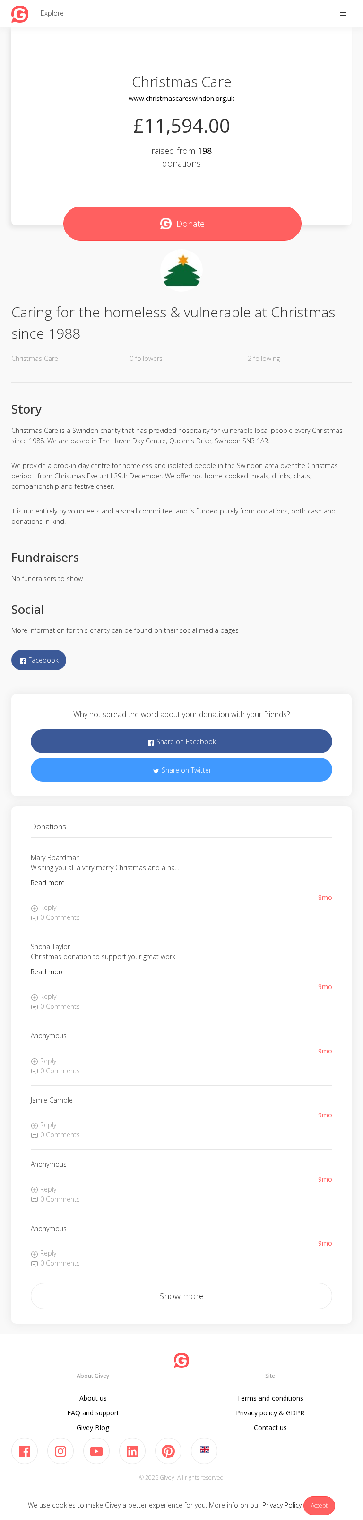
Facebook (42, 660)
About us (93, 1398)
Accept (319, 1506)
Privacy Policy (282, 1505)
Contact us (270, 1427)
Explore (52, 13)
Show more (181, 1296)
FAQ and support (93, 1412)
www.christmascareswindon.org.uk (181, 98)
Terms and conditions (270, 1398)
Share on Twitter (185, 769)
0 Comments (59, 917)
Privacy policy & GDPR (270, 1412)
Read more (48, 882)
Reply (47, 907)
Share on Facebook (185, 741)
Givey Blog (93, 1427)
